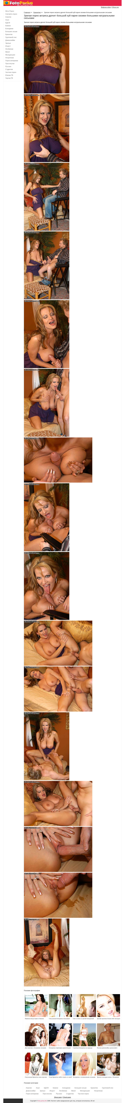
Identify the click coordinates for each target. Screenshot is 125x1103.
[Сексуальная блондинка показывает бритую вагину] (60, 1005)
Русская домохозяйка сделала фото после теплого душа (107, 1048)
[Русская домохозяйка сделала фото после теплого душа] (108, 1034)
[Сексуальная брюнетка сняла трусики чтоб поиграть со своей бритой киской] (36, 1064)
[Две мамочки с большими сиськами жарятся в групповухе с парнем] (36, 1034)
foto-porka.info (42, 1101)
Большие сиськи (11, 31)
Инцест (8, 46)
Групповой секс (11, 37)
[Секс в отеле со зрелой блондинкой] (84, 1005)
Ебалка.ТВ (9, 75)
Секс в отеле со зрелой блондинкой (83, 1018)
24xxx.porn (58, 1097)
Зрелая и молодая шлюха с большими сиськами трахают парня (108, 1077)
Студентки (9, 69)
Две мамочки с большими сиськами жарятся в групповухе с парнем (35, 1048)
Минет (7, 52)
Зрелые (8, 43)
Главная (27, 12)
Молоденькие (10, 55)
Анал (7, 20)
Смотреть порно (11, 14)
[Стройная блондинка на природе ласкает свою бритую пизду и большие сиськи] (84, 1034)
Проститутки (9, 63)
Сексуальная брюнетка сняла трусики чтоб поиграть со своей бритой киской (36, 1077)
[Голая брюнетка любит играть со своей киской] (60, 1064)
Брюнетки (8, 34)
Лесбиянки (9, 49)
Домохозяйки (10, 40)
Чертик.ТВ (9, 78)
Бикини (8, 26)
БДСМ (7, 23)
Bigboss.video (106, 7)
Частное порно (10, 72)
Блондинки (9, 28)
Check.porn (67, 1097)
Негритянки (9, 58)
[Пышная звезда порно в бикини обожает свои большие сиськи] (36, 1005)
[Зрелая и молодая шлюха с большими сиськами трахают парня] (108, 1064)
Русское (8, 66)
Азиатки (8, 17)
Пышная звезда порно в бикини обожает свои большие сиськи (34, 1019)
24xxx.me (115, 7)
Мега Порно (9, 11)
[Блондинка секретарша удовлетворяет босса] (60, 1034)
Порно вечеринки (11, 60)
